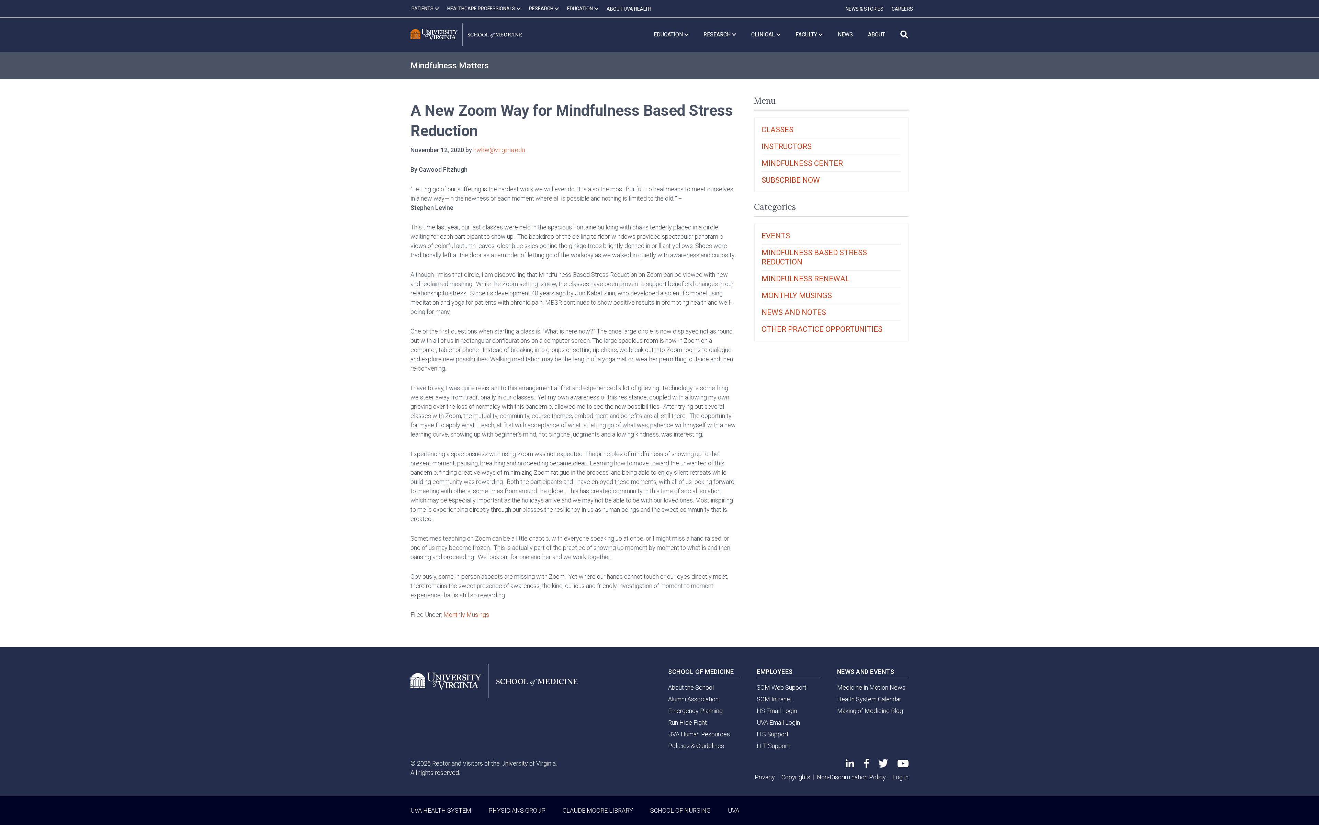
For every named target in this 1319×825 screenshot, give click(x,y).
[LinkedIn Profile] (850, 765)
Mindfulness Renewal (805, 278)
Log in (900, 777)
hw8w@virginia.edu (499, 150)
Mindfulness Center (802, 163)
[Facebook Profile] (866, 765)
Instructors (787, 146)
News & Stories (864, 9)
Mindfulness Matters (449, 65)
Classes (777, 129)
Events (776, 235)
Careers (902, 9)
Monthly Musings (466, 614)
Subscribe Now (791, 180)
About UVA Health (629, 9)
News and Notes (794, 312)
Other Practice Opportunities (822, 329)
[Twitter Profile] (883, 765)
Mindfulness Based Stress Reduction (814, 257)
